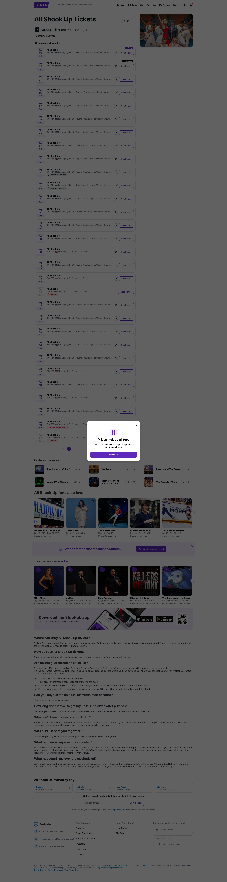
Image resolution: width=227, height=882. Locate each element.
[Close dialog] (136, 425)
